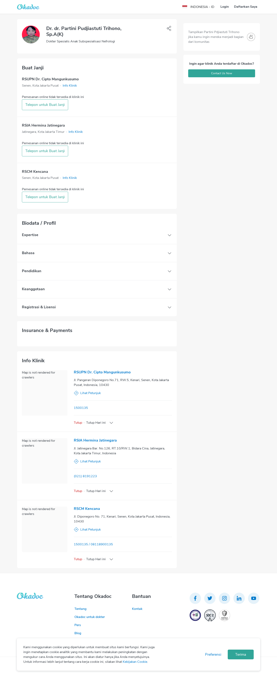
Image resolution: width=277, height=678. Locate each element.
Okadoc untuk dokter (89, 617)
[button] (70, 85)
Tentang (80, 609)
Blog (77, 633)
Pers (77, 625)
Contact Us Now (221, 73)
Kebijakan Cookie (135, 662)
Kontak (137, 609)
